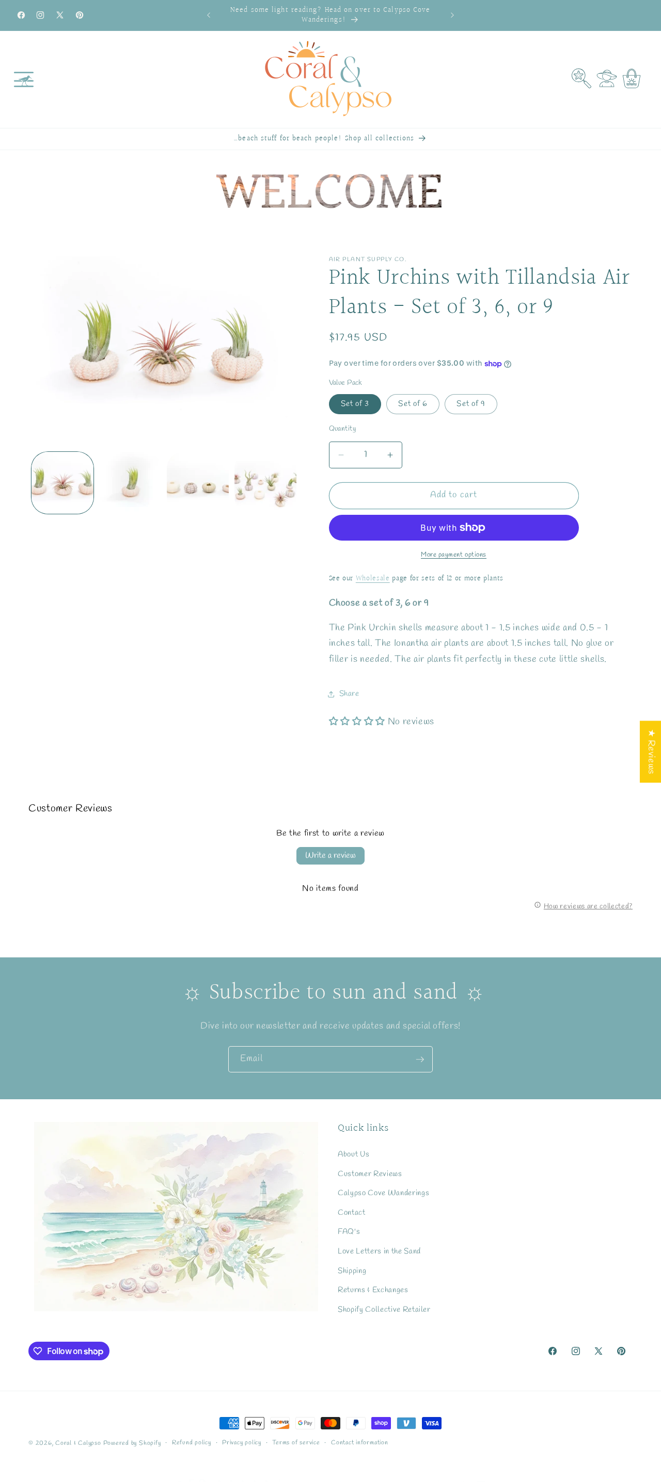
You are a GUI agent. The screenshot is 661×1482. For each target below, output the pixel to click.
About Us (353, 1154)
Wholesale (373, 578)
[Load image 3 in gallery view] (198, 483)
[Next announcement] (452, 15)
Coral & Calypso (78, 1443)
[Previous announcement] (208, 15)
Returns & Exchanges (373, 1290)
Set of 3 (355, 404)
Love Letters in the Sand (379, 1251)
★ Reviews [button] (651, 751)
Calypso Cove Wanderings (383, 1193)
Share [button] (349, 694)
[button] (23, 79)
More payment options (453, 554)
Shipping (352, 1270)
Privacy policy (241, 1443)
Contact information (359, 1443)
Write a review (330, 855)
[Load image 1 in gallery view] (62, 483)
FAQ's (349, 1232)
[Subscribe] (419, 1059)
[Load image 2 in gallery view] (130, 483)
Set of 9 (471, 404)
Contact (352, 1213)
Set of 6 (413, 404)
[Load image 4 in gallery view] (265, 483)
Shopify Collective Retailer (384, 1310)
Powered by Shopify (132, 1443)
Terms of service (296, 1443)
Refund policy (191, 1443)
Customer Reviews (370, 1173)
